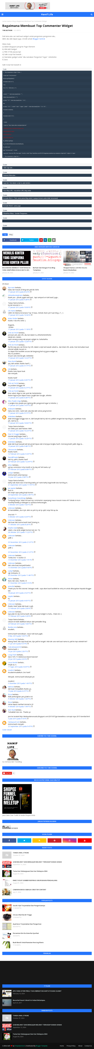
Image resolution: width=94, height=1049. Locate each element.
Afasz (10, 465)
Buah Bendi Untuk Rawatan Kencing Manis (28, 942)
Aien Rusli (11, 710)
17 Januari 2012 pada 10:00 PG (19, 307)
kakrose (11, 687)
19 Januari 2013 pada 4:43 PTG (19, 601)
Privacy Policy (71, 1046)
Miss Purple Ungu (14, 401)
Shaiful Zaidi (12, 528)
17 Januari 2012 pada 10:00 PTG (20, 423)
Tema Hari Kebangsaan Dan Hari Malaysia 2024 (30, 871)
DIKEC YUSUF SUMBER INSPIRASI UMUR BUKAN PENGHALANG (35, 880)
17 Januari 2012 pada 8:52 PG (19, 292)
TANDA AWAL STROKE (21, 853)
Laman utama (6, 21)
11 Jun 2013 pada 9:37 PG (17, 644)
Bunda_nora (12, 627)
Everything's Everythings (17, 498)
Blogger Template (41, 1046)
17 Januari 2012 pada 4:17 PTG (19, 366)
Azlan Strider (12, 318)
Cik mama (11, 311)
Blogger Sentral (39, 39)
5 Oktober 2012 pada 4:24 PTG (19, 517)
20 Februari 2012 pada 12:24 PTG (20, 462)
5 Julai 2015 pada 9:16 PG (17, 719)
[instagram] (70, 840)
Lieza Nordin (13, 662)
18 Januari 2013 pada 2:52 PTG (19, 593)
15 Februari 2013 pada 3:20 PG (19, 616)
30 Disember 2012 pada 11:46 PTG (21, 575)
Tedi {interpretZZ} (14, 647)
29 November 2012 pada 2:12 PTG (21, 542)
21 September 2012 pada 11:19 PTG (21, 485)
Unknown (11, 508)
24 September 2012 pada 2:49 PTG (21, 495)
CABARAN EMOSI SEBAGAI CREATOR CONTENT (29, 890)
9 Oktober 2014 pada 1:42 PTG (19, 699)
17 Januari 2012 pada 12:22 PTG (20, 358)
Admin (10, 578)
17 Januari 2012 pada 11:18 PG (19, 329)
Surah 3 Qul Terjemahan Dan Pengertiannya (29, 905)
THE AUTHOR (7, 30)
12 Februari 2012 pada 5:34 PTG (20, 454)
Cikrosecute (12, 449)
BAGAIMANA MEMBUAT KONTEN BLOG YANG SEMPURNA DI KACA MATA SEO (16, 269)
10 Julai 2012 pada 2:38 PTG (18, 477)
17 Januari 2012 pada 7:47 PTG (19, 405)
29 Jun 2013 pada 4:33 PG (17, 659)
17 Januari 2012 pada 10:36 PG (19, 315)
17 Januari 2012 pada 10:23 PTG (20, 431)
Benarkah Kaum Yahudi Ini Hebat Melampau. (29, 1000)
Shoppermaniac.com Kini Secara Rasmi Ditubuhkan (75, 269)
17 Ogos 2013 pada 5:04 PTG (19, 667)
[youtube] (85, 840)
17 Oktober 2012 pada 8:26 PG (19, 524)
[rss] (39, 840)
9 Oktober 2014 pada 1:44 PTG (19, 706)
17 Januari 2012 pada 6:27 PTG (19, 388)
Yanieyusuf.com (14, 722)
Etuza (10, 694)
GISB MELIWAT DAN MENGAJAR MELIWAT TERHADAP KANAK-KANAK (37, 862)
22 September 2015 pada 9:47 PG (20, 726)
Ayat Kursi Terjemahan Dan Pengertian (27, 924)
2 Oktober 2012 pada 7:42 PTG (19, 505)
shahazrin (11, 409)
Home (62, 1046)
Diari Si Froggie (13, 434)
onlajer (10, 473)
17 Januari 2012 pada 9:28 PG (19, 299)
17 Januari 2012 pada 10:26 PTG (20, 438)
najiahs (10, 596)
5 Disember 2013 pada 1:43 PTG (20, 683)
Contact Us (88, 1046)
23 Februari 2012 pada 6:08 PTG (20, 469)
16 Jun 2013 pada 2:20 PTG (18, 651)
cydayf (10, 571)
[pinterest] (55, 840)
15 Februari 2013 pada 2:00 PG (19, 608)
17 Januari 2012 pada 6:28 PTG (19, 398)
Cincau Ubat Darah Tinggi (22, 915)
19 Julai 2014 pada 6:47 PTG (18, 691)
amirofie (11, 586)
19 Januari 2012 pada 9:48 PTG (19, 446)
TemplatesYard (20, 1046)
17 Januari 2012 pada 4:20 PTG (19, 380)
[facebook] (9, 840)
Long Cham (12, 655)
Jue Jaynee (12, 488)
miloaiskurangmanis (15, 295)
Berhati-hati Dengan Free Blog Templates (44, 269)
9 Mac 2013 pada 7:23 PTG (18, 636)
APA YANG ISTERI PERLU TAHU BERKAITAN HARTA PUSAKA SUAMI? (37, 991)
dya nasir (11, 287)
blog (13, 21)
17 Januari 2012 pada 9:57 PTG (19, 413)
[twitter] (24, 840)
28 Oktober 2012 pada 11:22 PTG (20, 532)
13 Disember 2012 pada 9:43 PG (20, 567)
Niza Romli (12, 361)
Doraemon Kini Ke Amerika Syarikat (26, 933)
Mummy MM (13, 639)
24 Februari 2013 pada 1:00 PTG (20, 624)
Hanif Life (47, 14)
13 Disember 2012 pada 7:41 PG (20, 560)
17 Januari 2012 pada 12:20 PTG (20, 341)
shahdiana (12, 416)
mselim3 (11, 670)
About (80, 1046)
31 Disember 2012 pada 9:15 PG (20, 583)
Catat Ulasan (7, 730)
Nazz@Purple (13, 457)
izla (9, 369)
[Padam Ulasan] (31, 292)
